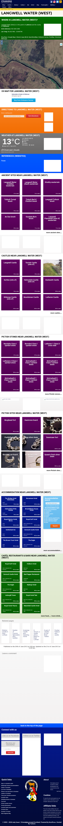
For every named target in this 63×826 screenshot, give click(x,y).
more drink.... (57, 616)
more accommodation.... (53, 550)
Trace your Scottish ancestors (8, 795)
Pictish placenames (6, 805)
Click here (50, 801)
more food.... (46, 616)
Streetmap (58, 37)
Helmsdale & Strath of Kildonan (20, 94)
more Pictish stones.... (53, 394)
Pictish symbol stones (6, 803)
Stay (38, 5)
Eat (28, 5)
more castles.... (56, 313)
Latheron (29, 25)
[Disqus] (21, 672)
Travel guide (44, 5)
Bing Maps (4, 37)
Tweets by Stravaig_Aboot (27, 738)
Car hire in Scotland (6, 789)
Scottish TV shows (5, 811)
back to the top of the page (32, 726)
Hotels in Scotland (5, 787)
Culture (23, 5)
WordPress (52, 822)
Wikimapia (4, 38)
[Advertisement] (53, 244)
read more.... (59, 791)
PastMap (51, 37)
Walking (52, 5)
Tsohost (32, 824)
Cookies (47, 795)
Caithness (6, 26)
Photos (4, 7)
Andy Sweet (16, 822)
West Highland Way (6, 813)
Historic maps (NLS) (22, 37)
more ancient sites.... (54, 232)
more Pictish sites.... (54, 470)
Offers (10, 7)
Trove (3, 161)
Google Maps (12, 37)
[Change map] (61, 44)
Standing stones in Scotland (8, 799)
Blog (3, 5)
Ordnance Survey (43, 37)
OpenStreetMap (33, 37)
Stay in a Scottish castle (7, 783)
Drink (32, 5)
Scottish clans (4, 797)
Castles (9, 5)
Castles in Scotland (6, 793)
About (46, 780)
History (16, 5)
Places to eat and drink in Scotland (9, 791)
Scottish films (4, 809)
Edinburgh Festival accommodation (10, 785)
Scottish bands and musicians (8, 807)
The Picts (3, 801)
